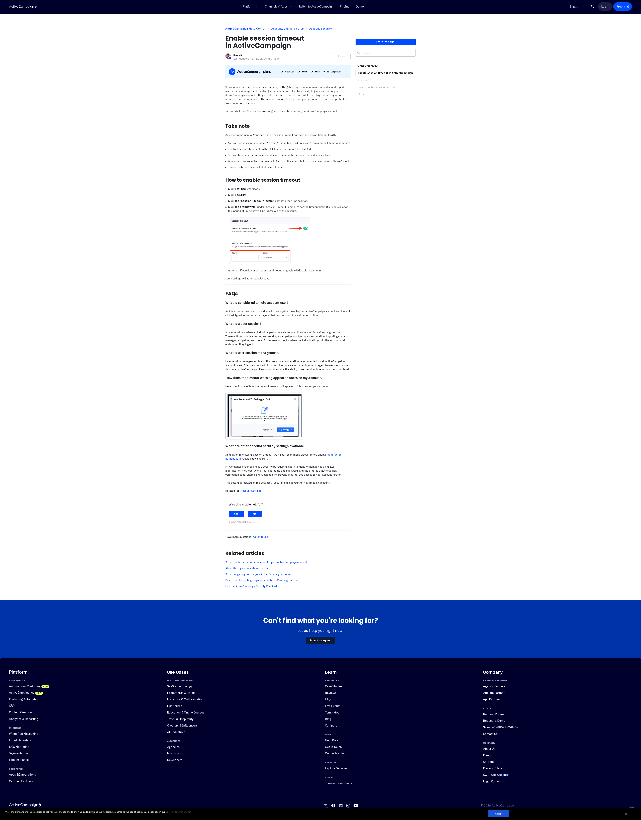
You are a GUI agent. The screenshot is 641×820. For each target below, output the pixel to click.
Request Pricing (493, 714)
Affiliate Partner (494, 693)
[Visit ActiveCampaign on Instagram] (348, 805)
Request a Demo (494, 721)
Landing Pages (19, 760)
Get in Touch (333, 747)
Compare (331, 725)
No (254, 514)
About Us (489, 749)
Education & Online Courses (185, 712)
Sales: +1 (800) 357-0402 (500, 727)
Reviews (331, 693)
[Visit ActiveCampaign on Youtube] (356, 805)
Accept (499, 813)
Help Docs (332, 740)
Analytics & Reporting (23, 719)
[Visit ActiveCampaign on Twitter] (326, 805)
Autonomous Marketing (25, 686)
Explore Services (336, 768)
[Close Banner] (626, 813)
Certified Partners (21, 781)
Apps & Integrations (22, 775)
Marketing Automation (24, 699)
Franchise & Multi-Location (185, 699)
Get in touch (260, 536)
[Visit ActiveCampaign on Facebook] (333, 805)
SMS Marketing (19, 747)
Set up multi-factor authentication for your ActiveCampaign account (266, 562)
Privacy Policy (492, 768)
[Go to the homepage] (23, 6)
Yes (236, 514)
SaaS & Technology (179, 686)
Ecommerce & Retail (181, 693)
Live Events (332, 706)
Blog (328, 719)
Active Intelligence (21, 692)
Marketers (174, 753)
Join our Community (338, 783)
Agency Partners (494, 686)
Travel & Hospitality (180, 719)
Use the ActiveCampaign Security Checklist (251, 586)
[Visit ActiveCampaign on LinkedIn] (341, 805)
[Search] (592, 7)
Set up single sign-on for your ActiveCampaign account (258, 574)
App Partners (492, 699)
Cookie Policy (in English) (179, 811)
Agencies (173, 747)
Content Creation (20, 712)
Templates (332, 712)
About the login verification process (246, 568)
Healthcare (174, 706)
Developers (174, 760)
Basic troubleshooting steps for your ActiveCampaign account (262, 580)
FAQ (328, 699)
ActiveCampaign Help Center (245, 28)
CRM (12, 706)
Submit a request (320, 640)
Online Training (335, 753)
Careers (488, 762)
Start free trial (385, 42)
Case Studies (333, 686)
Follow (341, 56)
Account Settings (251, 490)
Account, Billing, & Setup (287, 28)
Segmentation (18, 753)
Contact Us (490, 734)
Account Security (320, 28)
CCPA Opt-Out (492, 775)
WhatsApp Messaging (23, 734)
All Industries (176, 732)
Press (487, 755)
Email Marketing (20, 740)
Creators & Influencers (182, 725)
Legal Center (491, 781)
